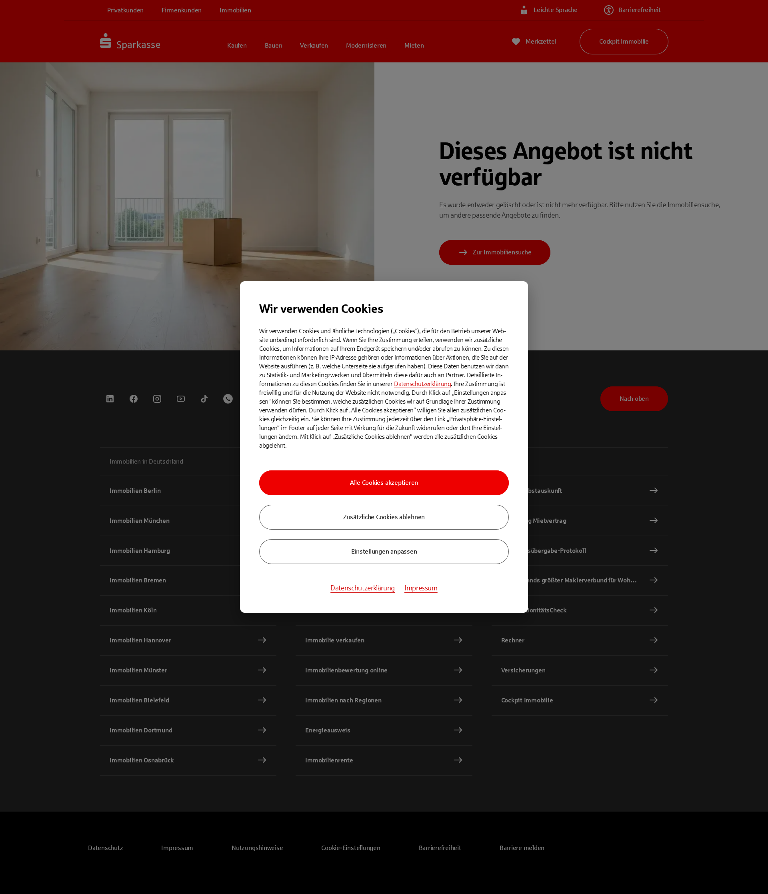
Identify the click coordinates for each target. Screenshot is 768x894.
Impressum (421, 588)
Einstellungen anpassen (384, 551)
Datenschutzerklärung (422, 383)
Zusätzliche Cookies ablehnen (384, 517)
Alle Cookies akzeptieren (384, 482)
